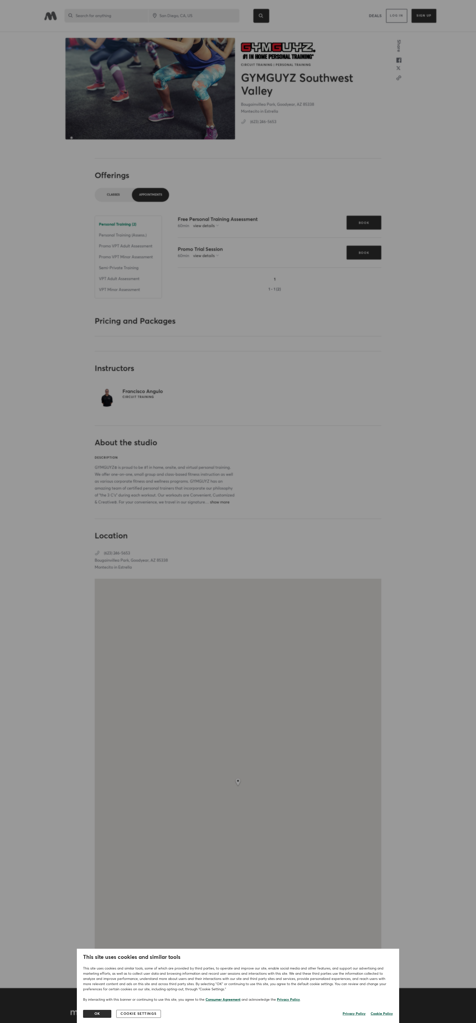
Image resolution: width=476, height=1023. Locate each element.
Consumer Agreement (223, 999)
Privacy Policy (288, 999)
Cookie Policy (382, 1014)
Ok (97, 1014)
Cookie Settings (138, 1014)
